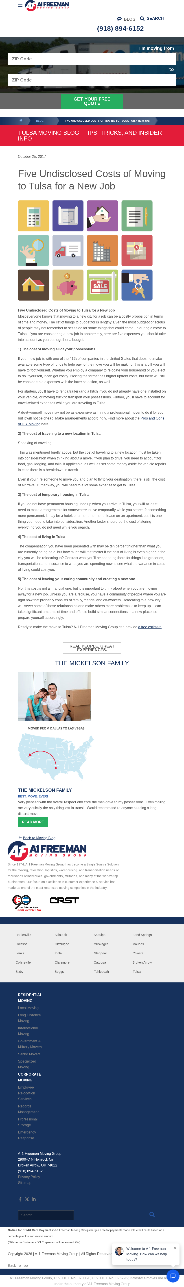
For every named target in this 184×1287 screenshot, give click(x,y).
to (171, 69)
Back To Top (18, 1265)
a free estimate (150, 627)
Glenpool (100, 953)
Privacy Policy (29, 1177)
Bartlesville (23, 935)
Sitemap (24, 1183)
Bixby (19, 971)
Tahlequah (101, 971)
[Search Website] (152, 1215)
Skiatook (61, 935)
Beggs (59, 971)
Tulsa (137, 971)
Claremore (62, 962)
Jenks (20, 953)
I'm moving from (156, 48)
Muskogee (101, 944)
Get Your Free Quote (92, 101)
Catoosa (100, 962)
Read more (33, 822)
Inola (58, 953)
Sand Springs (142, 935)
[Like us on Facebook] (20, 1200)
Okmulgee (62, 944)
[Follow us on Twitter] (27, 1200)
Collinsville (23, 962)
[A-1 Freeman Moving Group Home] (47, 5)
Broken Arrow (142, 962)
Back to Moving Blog (39, 838)
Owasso (22, 944)
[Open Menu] (20, 6)
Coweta (138, 953)
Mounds (138, 944)
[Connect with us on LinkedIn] (33, 1200)
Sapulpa (99, 935)
